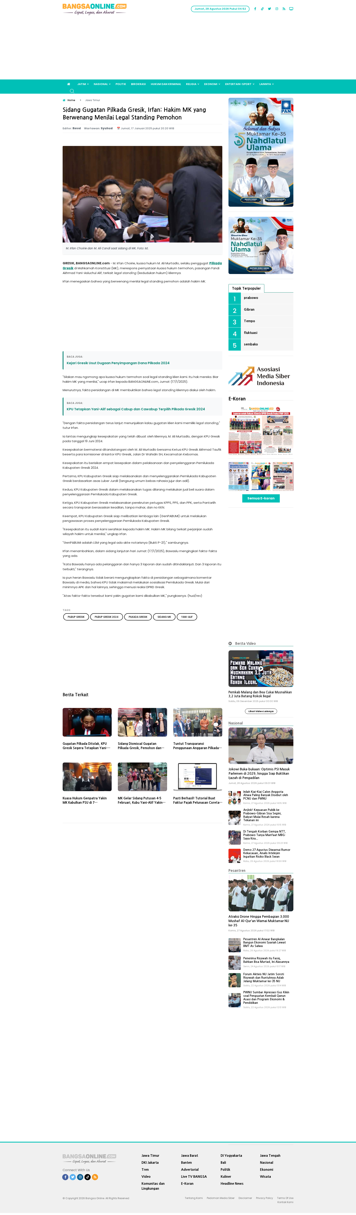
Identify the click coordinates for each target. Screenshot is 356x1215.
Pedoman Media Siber (220, 1198)
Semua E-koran (261, 498)
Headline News (232, 1183)
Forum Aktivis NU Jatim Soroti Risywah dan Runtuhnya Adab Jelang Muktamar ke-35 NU (263, 978)
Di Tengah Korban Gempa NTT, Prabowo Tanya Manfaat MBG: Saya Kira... (264, 835)
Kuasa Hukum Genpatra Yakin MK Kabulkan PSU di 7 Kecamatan (85, 802)
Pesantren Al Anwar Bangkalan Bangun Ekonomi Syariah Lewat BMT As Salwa (264, 943)
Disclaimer (245, 1198)
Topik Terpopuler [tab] (246, 288)
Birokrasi (138, 84)
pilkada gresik (138, 617)
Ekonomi (210, 84)
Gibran (249, 309)
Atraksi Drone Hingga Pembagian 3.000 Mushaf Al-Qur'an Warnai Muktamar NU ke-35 (258, 921)
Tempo (249, 321)
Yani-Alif (187, 617)
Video (146, 1176)
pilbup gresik (76, 617)
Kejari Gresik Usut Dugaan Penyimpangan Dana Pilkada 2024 (118, 363)
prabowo (251, 297)
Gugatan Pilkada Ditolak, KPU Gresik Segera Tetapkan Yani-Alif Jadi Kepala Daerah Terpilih (86, 748)
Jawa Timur (150, 1155)
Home (71, 100)
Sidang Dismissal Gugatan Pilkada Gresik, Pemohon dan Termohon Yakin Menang (139, 748)
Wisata (265, 1176)
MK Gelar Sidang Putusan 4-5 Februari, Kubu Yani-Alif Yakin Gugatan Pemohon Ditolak (140, 802)
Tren (145, 1169)
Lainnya (265, 84)
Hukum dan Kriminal (166, 84)
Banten (186, 1162)
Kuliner (226, 1176)
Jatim (81, 84)
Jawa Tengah (270, 1155)
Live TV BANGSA (194, 1176)
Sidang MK (164, 617)
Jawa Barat (189, 1155)
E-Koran (237, 398)
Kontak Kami (285, 1202)
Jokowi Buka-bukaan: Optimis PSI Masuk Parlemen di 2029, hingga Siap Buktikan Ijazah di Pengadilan (259, 773)
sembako (251, 344)
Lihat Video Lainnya (261, 711)
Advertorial (190, 1169)
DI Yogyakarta (231, 1155)
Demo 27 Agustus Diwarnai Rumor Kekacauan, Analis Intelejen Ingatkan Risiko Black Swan (266, 853)
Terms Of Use (285, 1198)
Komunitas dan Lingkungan (153, 1186)
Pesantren (237, 870)
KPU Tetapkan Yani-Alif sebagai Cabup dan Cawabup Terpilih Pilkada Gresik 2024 (136, 409)
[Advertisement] (178, 48)
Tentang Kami (194, 1198)
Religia (191, 84)
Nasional (101, 84)
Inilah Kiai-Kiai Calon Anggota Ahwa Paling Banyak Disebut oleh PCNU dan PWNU (265, 795)
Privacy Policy (264, 1198)
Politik (121, 84)
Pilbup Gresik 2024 (106, 617)
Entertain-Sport (238, 84)
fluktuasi (250, 332)
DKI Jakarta (150, 1162)
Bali (223, 1162)
